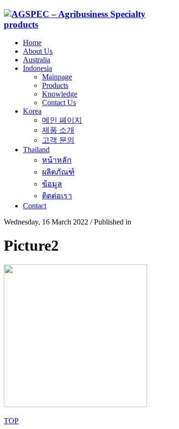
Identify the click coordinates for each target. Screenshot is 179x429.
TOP (11, 421)
